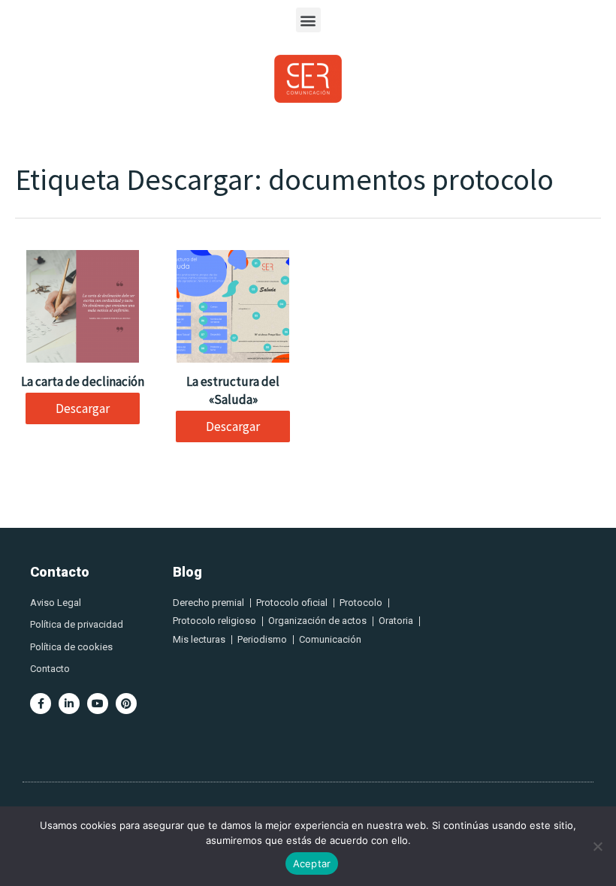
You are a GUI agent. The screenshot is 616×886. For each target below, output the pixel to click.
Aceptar (312, 863)
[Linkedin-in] (69, 703)
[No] (597, 846)
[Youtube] (97, 703)
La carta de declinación (82, 381)
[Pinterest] (126, 703)
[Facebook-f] (40, 703)
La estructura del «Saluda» (232, 390)
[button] (308, 20)
